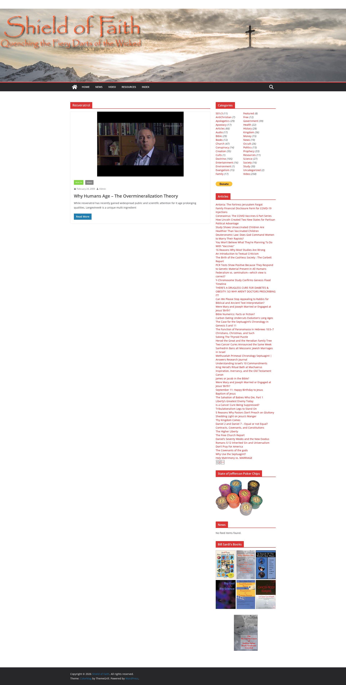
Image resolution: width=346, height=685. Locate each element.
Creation (221, 151)
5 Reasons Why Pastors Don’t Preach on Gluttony (245, 412)
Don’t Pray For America (229, 446)
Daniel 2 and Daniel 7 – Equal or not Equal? (242, 424)
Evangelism (222, 170)
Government (250, 121)
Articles (220, 128)
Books (219, 140)
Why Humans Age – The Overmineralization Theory (126, 196)
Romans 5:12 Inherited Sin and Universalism (242, 442)
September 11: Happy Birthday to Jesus (239, 389)
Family (219, 174)
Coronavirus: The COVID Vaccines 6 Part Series (244, 216)
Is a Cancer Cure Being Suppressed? (237, 405)
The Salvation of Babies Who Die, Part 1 (239, 397)
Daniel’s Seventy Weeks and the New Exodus (242, 439)
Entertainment (224, 162)
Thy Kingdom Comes (228, 420)
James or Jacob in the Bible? (232, 378)
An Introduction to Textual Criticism (237, 253)
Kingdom (248, 132)
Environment (223, 166)
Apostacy (221, 124)
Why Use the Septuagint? (231, 454)
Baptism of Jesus (226, 393)
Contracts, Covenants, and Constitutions (240, 427)
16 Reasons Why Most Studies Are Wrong (240, 250)
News (99, 87)
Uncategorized (252, 170)
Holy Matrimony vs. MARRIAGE (234, 458)
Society (247, 162)
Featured (248, 113)
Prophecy (248, 151)
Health (78, 182)
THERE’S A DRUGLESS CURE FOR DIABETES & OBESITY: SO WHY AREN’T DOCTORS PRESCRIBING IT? (246, 291)
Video (112, 87)
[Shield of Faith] (74, 87)
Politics (247, 147)
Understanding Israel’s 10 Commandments (241, 363)
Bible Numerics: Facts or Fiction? (235, 314)
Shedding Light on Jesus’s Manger (236, 416)
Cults (219, 155)
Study (246, 166)
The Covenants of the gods (232, 450)
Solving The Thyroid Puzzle (232, 337)
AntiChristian (224, 117)
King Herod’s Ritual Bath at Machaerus (239, 367)
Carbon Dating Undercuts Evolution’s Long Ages (244, 318)
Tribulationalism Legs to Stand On (236, 408)
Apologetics (223, 121)
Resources (129, 87)
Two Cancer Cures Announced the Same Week (243, 344)
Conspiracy (222, 147)
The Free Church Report (230, 435)
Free (246, 117)
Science (247, 158)
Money (247, 136)
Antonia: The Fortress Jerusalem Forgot (239, 204)
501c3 (219, 113)
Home (86, 87)
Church (220, 143)
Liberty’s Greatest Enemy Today (234, 401)
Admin (102, 188)
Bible (219, 136)
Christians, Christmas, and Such (235, 333)
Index (145, 87)
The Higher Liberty (227, 431)
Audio (219, 132)
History (247, 128)
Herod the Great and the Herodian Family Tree (244, 340)
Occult (247, 143)
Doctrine (221, 158)
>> (222, 462)
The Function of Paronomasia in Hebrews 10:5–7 (245, 329)
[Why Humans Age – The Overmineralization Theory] (140, 144)
